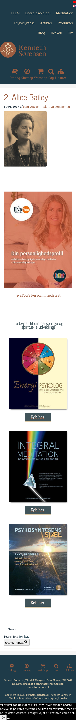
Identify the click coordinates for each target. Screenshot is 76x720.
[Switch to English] (74, 6)
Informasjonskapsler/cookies (50, 698)
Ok (3, 717)
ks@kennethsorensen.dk (44, 683)
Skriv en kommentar (56, 107)
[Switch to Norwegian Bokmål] (74, 2)
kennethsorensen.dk (38, 687)
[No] (8, 718)
